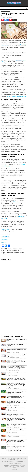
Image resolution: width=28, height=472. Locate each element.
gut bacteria (8, 250)
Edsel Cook (10, 17)
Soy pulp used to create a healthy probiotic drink (16, 340)
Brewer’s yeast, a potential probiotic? (16, 96)
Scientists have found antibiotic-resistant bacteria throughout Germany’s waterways (16, 379)
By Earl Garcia (14, 422)
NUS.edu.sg (4, 239)
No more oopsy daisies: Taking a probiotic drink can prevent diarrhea (16, 425)
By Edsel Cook (14, 432)
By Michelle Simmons (15, 352)
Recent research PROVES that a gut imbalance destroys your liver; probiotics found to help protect (15, 361)
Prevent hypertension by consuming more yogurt (16, 350)
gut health (14, 250)
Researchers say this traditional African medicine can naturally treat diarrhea (15, 413)
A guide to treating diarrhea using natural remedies (15, 345)
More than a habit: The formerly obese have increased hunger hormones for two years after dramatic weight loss (15, 368)
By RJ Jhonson (14, 393)
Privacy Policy (14, 469)
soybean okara (5, 254)
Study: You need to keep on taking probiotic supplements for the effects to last (16, 391)
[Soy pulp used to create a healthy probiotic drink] (14, 4)
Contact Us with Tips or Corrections (14, 463)
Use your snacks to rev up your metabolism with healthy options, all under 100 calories (16, 402)
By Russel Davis (14, 410)
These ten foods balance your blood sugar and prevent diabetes (16, 408)
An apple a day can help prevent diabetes (16, 435)
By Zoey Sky (14, 347)
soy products (14, 252)
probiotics (8, 252)
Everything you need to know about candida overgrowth (16, 373)
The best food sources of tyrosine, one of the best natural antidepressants (15, 397)
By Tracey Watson (15, 375)
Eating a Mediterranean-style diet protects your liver (16, 430)
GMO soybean (16, 202)
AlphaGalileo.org (5, 236)
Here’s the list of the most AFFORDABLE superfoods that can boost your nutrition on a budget (15, 419)
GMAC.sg (3, 242)
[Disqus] (14, 279)
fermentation (13, 248)
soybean (21, 252)
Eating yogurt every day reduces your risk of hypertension (16, 355)
